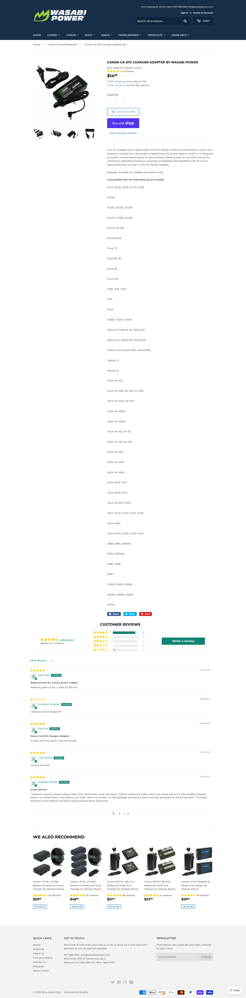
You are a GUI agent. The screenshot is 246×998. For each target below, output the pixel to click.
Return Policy (41, 970)
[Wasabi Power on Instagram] (125, 982)
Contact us (39, 962)
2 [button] (119, 813)
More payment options (123, 132)
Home (37, 35)
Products (155, 35)
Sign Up (206, 957)
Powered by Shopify (76, 992)
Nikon (105, 35)
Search (37, 944)
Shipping (38, 949)
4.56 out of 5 (66, 639)
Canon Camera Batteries (62, 44)
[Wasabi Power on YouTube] (131, 982)
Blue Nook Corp (51, 992)
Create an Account (203, 13)
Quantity (112, 94)
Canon (71, 35)
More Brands (129, 35)
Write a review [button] (183, 641)
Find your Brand (42, 957)
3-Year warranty (116, 85)
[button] (114, 71)
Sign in (184, 13)
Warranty (38, 966)
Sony (89, 35)
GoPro (52, 35)
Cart (205, 20)
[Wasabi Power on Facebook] (119, 982)
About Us (38, 953)
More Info (179, 35)
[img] (37, 670)
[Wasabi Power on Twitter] (113, 982)
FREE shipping (116, 81)
